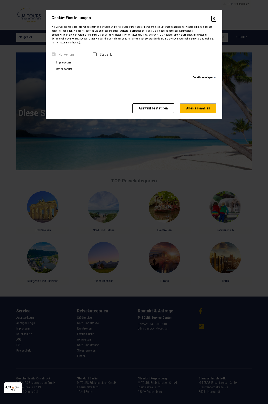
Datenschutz (63, 69)
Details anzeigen (203, 77)
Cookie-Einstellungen (71, 18)
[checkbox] (54, 54)
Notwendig (66, 54)
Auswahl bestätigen (153, 108)
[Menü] (19, 384)
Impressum (63, 62)
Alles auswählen (198, 108)
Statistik (106, 54)
